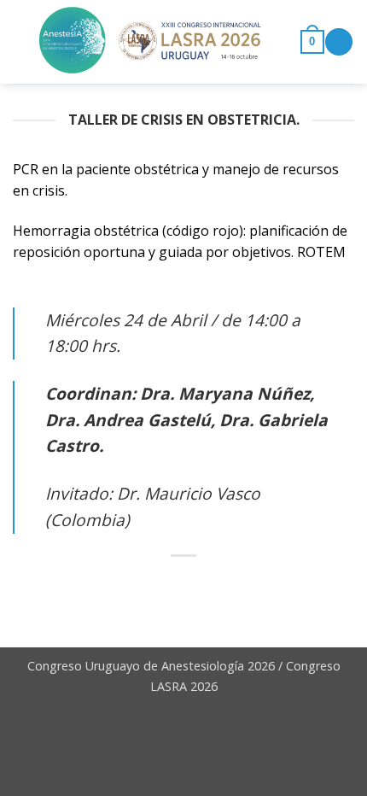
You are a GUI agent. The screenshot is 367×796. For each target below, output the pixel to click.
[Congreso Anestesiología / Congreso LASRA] (150, 42)
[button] (312, 42)
